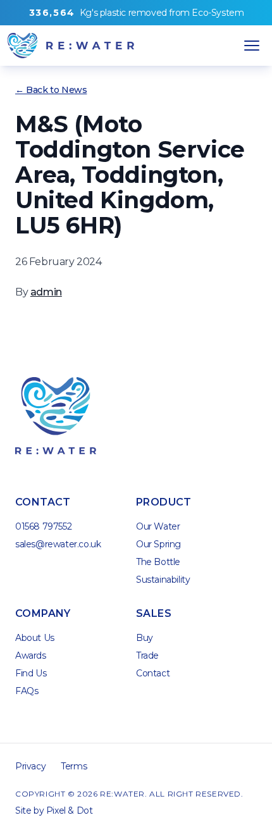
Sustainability (163, 579)
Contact (153, 673)
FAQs (26, 691)
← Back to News (51, 90)
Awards (30, 655)
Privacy (30, 766)
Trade (147, 655)
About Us (34, 637)
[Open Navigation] (252, 45)
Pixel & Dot (69, 810)
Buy (144, 637)
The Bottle (158, 562)
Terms (74, 766)
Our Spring (158, 544)
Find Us (30, 673)
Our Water (158, 526)
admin (46, 292)
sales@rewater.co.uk (58, 544)
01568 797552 (43, 526)
